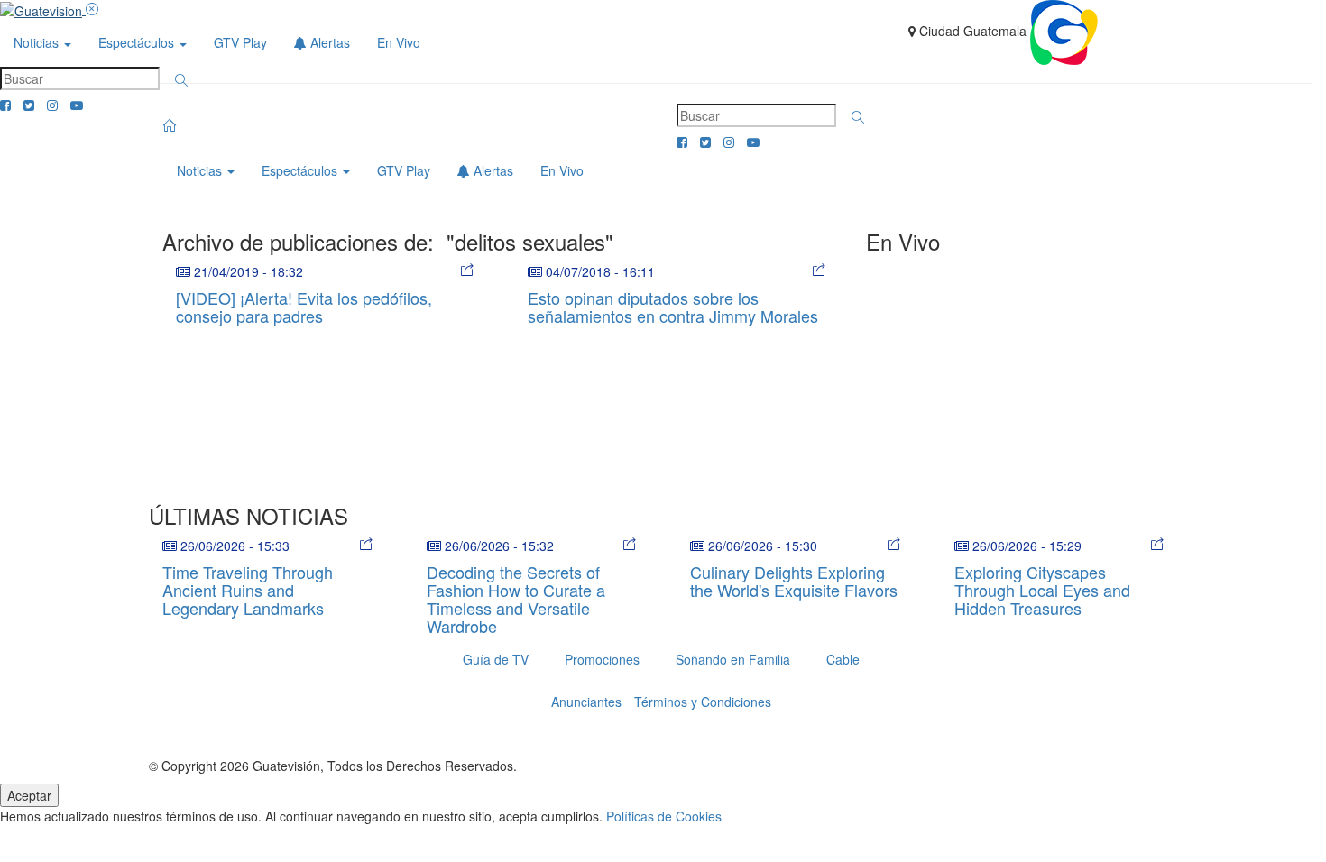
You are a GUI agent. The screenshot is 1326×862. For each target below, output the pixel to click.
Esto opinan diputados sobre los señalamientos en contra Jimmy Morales (673, 306)
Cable (843, 659)
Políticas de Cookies (664, 816)
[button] (181, 80)
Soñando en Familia (733, 659)
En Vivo (398, 42)
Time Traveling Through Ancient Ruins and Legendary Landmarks (247, 589)
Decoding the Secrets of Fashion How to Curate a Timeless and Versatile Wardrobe (516, 598)
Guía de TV (496, 659)
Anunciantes (586, 701)
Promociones (602, 659)
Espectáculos (138, 42)
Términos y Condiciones (702, 701)
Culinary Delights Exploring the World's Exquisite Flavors (794, 580)
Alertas (328, 42)
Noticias (38, 42)
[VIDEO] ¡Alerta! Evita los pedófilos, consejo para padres (304, 306)
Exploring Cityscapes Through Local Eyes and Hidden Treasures (1042, 589)
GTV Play (240, 42)
